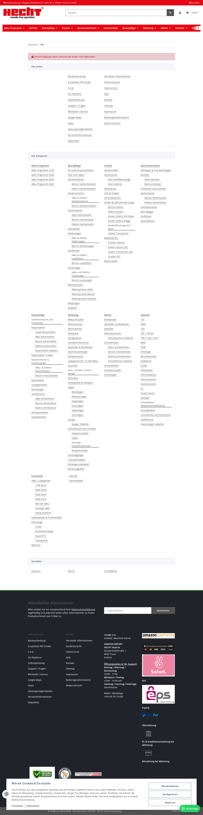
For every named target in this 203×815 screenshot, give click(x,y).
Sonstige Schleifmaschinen (81, 444)
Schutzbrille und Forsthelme (156, 414)
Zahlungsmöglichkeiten (80, 129)
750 (142, 328)
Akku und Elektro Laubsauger (81, 274)
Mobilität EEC (111, 237)
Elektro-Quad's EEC (118, 247)
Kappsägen (78, 401)
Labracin (36, 571)
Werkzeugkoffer (76, 468)
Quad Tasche (148, 393)
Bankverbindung (76, 76)
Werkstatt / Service (78, 111)
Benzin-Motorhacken (155, 197)
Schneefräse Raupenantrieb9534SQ (153, 404)
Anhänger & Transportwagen (156, 170)
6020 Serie (40, 494)
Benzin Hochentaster (83, 219)
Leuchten (73, 365)
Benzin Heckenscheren (84, 205)
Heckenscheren (76, 193)
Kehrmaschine (148, 379)
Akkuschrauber (76, 319)
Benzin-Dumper (152, 184)
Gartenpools (110, 174)
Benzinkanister (149, 356)
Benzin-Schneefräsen (119, 351)
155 (142, 319)
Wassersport (111, 260)
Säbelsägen (78, 410)
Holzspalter (74, 228)
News (71, 123)
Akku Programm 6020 (42, 179)
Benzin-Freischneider (46, 375)
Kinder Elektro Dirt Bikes (121, 216)
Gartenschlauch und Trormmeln (42, 321)
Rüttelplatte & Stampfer (80, 382)
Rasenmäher (38, 327)
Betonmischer (75, 324)
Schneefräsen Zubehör (120, 360)
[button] (180, 12)
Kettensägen (74, 233)
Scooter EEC (114, 256)
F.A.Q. (71, 87)
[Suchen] (170, 12)
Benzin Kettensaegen (83, 245)
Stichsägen (77, 414)
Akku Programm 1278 (42, 170)
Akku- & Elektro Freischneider (43, 369)
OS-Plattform (75, 93)
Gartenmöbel (111, 170)
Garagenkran (75, 337)
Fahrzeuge (37, 521)
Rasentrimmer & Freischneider (40, 361)
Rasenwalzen (148, 220)
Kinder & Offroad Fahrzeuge (119, 202)
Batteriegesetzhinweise (116, 117)
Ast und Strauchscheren (81, 170)
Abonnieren (163, 610)
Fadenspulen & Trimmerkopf (46, 517)
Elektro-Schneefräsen (119, 356)
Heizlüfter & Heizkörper (80, 347)
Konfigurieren (170, 794)
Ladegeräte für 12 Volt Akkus (83, 360)
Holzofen (109, 328)
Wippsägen (74, 303)
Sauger (71, 419)
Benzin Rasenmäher (46, 341)
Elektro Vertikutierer (45, 407)
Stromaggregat (76, 455)
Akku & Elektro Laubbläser (79, 257)
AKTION (73, 475)
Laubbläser (74, 250)
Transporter (41, 540)
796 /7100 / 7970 (149, 337)
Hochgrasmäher (39, 412)
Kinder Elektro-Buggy (119, 220)
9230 (143, 347)
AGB (106, 93)
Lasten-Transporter (118, 233)
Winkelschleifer (80, 450)
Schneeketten (111, 365)
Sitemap (108, 105)
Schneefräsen (111, 342)
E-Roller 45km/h (116, 242)
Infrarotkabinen (112, 197)
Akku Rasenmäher (44, 336)
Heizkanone (110, 319)
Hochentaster (75, 210)
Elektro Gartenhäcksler (84, 188)
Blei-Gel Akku (42, 503)
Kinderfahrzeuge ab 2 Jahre (119, 227)
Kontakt (108, 99)
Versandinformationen (80, 134)
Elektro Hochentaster (83, 224)
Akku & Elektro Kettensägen (79, 239)
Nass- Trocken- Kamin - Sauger (80, 372)
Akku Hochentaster (82, 214)
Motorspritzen (75, 284)
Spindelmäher (38, 416)
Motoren (35, 545)
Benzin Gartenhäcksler (84, 184)
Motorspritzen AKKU (82, 289)
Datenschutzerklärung (83, 609)
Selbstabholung (76, 99)
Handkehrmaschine (78, 342)
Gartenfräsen (148, 193)
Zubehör (72, 307)
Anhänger (146, 351)
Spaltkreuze (147, 419)
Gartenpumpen (149, 207)
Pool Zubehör (115, 184)
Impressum (17, 805)
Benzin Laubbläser (82, 263)
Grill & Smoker (111, 193)
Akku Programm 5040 (42, 174)
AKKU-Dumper (152, 179)
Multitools (146, 216)
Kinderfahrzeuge (44, 531)
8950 (143, 342)
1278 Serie (40, 485)
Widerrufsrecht (112, 123)
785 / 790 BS (147, 333)
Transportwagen (76, 459)
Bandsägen (78, 391)
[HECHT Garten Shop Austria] (23, 12)
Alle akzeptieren (170, 786)
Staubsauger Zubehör (152, 424)
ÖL (142, 388)
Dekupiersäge (79, 396)
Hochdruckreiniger (78, 351)
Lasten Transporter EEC (120, 251)
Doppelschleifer (80, 433)
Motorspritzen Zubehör (84, 298)
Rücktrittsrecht (112, 82)
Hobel (75, 437)
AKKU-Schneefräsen (118, 347)
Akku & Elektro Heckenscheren (80, 199)
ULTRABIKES (110, 571)
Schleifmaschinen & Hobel (82, 428)
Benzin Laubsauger (82, 280)
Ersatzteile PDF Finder (79, 82)
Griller (144, 365)
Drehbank (73, 333)
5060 (143, 324)
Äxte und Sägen (76, 174)
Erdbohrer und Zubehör (153, 188)
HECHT (71, 571)
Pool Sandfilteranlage (119, 179)
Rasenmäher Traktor (42, 355)
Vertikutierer (38, 393)
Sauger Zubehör (80, 424)
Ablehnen (170, 802)
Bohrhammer (75, 328)
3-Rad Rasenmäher (45, 332)
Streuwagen (37, 389)
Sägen (71, 387)
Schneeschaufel (112, 370)
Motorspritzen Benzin (83, 293)
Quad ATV (40, 535)
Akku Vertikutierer (44, 398)
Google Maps (75, 117)
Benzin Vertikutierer (45, 403)
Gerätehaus (110, 188)
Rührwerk (73, 378)
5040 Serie (40, 489)
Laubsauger (74, 267)
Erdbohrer (146, 360)
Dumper (145, 174)
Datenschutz (32, 805)
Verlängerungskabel (78, 464)
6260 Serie (40, 498)
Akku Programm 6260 (42, 184)
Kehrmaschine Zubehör (120, 337)
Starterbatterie (43, 512)
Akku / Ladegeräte (40, 480)
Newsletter (73, 140)
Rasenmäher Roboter (46, 350)
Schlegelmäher (39, 384)
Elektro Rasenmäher (46, 345)
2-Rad (38, 526)
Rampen (145, 397)
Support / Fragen (77, 105)
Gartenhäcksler (76, 179)
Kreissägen (77, 405)
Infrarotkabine (148, 374)
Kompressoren (75, 356)
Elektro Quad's (115, 211)
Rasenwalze (37, 380)
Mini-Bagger (147, 211)
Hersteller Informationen (117, 76)
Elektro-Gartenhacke (155, 202)
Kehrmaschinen (112, 333)
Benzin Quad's (115, 207)
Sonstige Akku (42, 508)
